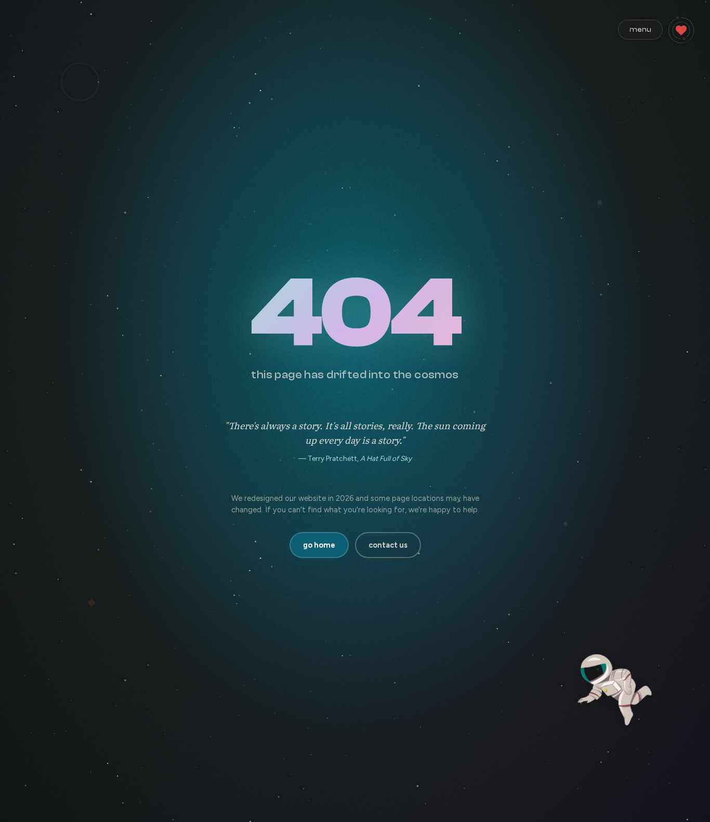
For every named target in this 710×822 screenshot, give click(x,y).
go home (319, 545)
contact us (388, 545)
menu (640, 29)
